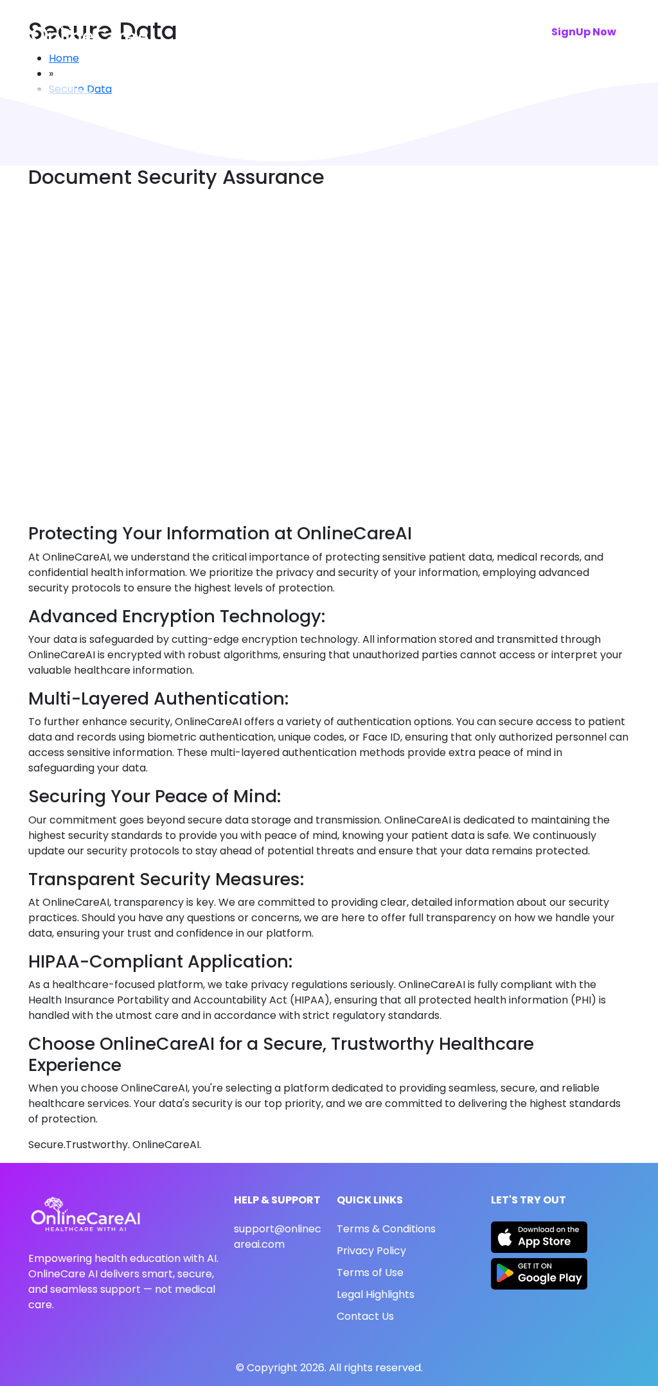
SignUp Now (583, 31)
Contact (483, 31)
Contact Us (365, 1316)
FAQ (427, 31)
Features (277, 31)
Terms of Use (370, 1272)
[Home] (92, 32)
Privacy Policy (371, 1250)
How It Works (359, 31)
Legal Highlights (375, 1294)
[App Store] (539, 1239)
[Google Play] (539, 1273)
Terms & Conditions (386, 1228)
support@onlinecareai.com (277, 1236)
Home (215, 31)
